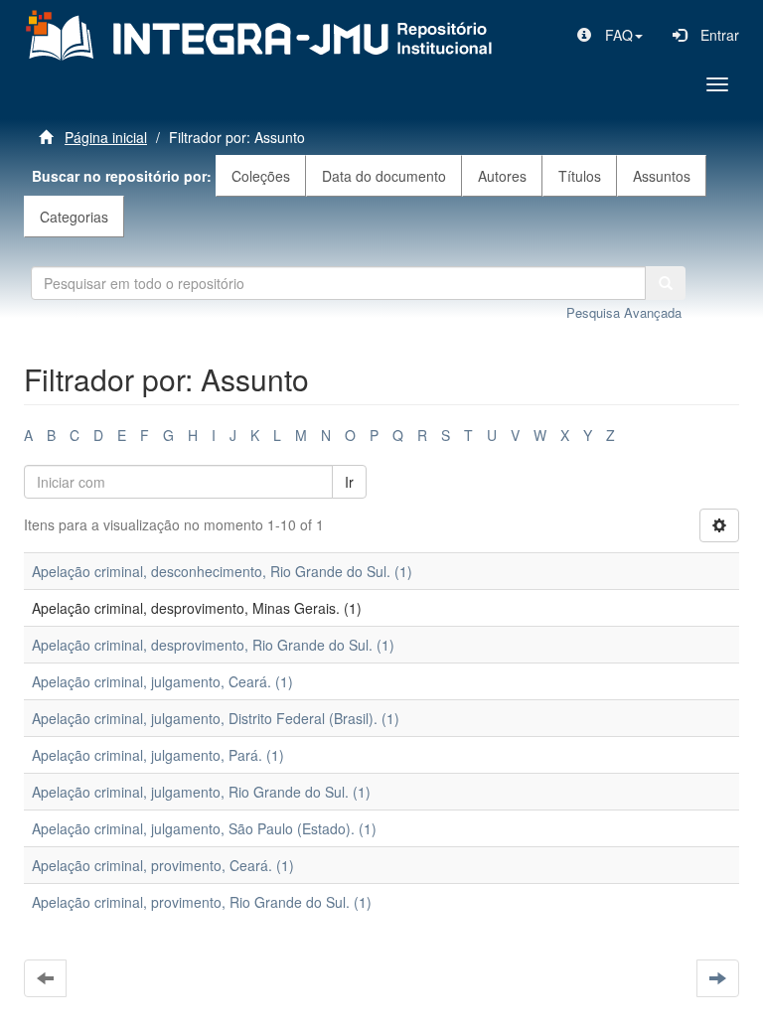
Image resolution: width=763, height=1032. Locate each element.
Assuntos (661, 176)
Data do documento (384, 176)
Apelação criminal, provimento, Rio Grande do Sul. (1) (202, 902)
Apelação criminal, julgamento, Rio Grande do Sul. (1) (201, 792)
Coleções (260, 176)
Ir (349, 482)
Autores (502, 176)
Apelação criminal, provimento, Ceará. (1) (163, 865)
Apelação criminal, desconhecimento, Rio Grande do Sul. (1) (222, 571)
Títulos (579, 176)
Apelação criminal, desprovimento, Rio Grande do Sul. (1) (213, 645)
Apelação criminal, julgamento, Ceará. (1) (162, 681)
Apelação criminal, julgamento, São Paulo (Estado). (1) (204, 828)
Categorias (74, 216)
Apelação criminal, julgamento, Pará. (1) (158, 755)
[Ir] (666, 283)
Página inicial (106, 137)
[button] (610, 35)
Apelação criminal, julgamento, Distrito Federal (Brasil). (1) (215, 718)
